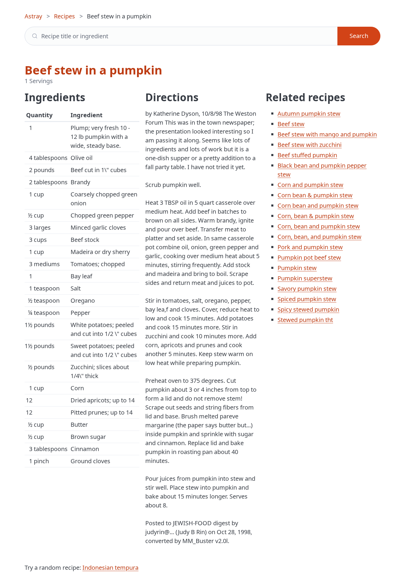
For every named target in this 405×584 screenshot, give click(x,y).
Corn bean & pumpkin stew (315, 195)
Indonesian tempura (110, 568)
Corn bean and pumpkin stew (318, 205)
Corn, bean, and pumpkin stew (319, 237)
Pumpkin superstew (305, 278)
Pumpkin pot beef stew (309, 257)
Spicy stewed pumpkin (308, 309)
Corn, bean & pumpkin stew (316, 216)
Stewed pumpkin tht (305, 320)
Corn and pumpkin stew (310, 185)
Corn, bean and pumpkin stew (319, 226)
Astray (33, 16)
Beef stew (291, 124)
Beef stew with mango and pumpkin (327, 134)
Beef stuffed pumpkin (307, 155)
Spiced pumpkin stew (307, 299)
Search (359, 36)
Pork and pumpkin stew (310, 247)
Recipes (64, 16)
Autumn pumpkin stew (309, 114)
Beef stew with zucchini (310, 145)
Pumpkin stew (297, 268)
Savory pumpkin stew (307, 289)
